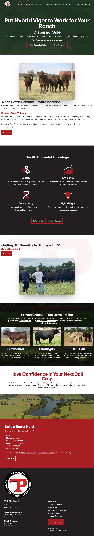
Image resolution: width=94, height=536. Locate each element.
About (21, 4)
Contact (66, 4)
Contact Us (6, 133)
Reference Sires (33, 4)
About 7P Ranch (55, 504)
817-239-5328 (8, 516)
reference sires (27, 453)
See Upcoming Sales (38, 45)
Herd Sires (52, 507)
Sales (57, 4)
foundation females (46, 453)
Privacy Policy (54, 513)
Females (48, 4)
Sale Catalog (59, 45)
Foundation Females (54, 221)
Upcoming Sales (82, 4)
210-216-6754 (8, 525)
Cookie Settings (55, 516)
